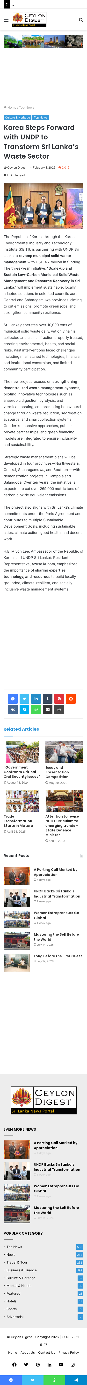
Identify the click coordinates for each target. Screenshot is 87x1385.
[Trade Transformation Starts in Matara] (23, 801)
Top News (26, 107)
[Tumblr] (47, 699)
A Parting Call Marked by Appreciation (55, 872)
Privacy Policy (68, 1352)
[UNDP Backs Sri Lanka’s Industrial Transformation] (17, 898)
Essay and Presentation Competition (57, 772)
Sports (12, 1309)
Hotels (11, 1301)
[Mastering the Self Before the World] (17, 941)
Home (11, 107)
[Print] (59, 709)
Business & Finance (22, 1270)
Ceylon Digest (16, 167)
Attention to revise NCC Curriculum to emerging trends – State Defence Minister (62, 825)
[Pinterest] (59, 699)
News (11, 1255)
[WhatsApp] (36, 709)
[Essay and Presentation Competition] (64, 752)
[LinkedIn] (36, 699)
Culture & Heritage (17, 117)
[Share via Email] (47, 709)
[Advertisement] (43, 79)
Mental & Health (19, 1286)
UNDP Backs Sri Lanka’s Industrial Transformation (57, 894)
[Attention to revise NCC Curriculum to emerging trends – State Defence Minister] (64, 801)
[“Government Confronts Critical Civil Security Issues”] (23, 752)
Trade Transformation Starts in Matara (18, 821)
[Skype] (24, 709)
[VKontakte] (13, 709)
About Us (28, 1352)
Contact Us (46, 1352)
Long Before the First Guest (58, 956)
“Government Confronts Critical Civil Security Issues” (22, 772)
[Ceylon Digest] (29, 19)
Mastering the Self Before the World (39, 4)
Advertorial (15, 1317)
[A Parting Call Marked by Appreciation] (17, 876)
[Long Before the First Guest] (17, 963)
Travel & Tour (17, 1262)
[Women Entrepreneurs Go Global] (17, 919)
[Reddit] (71, 699)
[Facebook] (13, 699)
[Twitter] (24, 699)
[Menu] (6, 21)
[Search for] (81, 21)
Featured (13, 1293)
